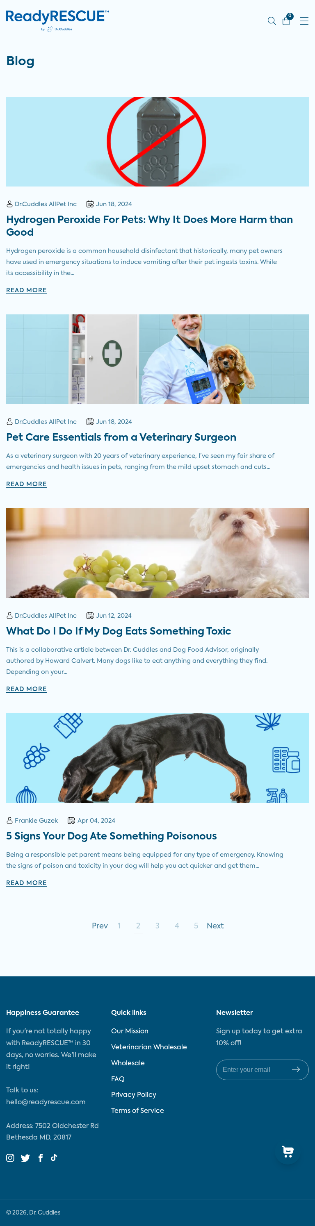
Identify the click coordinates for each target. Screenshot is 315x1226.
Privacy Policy (133, 1095)
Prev (99, 926)
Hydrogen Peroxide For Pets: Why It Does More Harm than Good (149, 226)
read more (26, 290)
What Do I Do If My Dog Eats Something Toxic (118, 632)
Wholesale (128, 1063)
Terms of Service (137, 1111)
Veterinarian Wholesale (149, 1047)
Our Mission (129, 1031)
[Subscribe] (296, 1070)
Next (215, 926)
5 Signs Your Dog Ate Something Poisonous (111, 837)
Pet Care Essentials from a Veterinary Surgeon (121, 438)
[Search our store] (272, 21)
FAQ (118, 1079)
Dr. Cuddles (44, 1213)
